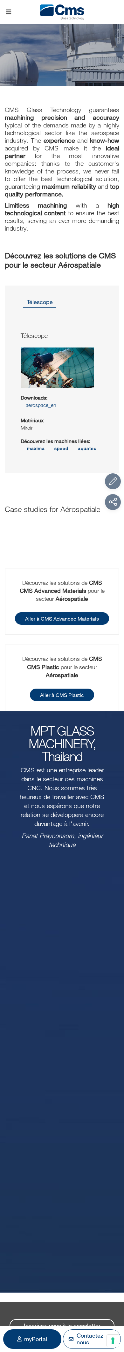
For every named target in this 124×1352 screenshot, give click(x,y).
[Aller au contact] (113, 481)
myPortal (35, 1338)
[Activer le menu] (8, 12)
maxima (36, 448)
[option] (39, 304)
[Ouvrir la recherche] (115, 12)
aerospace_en (40, 405)
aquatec (87, 448)
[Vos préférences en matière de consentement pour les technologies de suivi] (113, 1341)
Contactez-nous (91, 1339)
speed (61, 448)
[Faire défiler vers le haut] (113, 1312)
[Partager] (113, 502)
